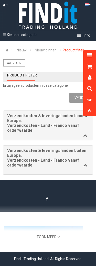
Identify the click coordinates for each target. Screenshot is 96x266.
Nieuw (22, 50)
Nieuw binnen (46, 50)
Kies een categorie (21, 35)
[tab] (48, 125)
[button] (48, 123)
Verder (81, 98)
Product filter (73, 50)
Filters (15, 62)
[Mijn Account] (7, 5)
